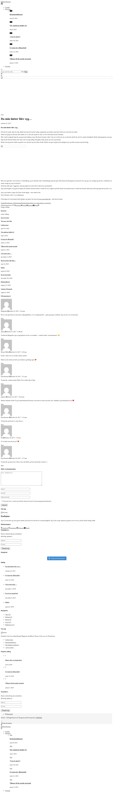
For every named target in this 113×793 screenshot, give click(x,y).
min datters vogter (42, 203)
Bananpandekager (16, 14)
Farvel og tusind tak (11, 593)
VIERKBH (39, 718)
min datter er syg (32, 203)
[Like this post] (13, 205)
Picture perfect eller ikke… (8, 260)
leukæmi (24, 203)
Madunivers (9, 625)
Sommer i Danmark (6, 289)
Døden (3, 267)
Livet (8, 622)
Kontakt (7, 66)
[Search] (1, 70)
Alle (11, 11)
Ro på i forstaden (6, 275)
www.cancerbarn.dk (45, 199)
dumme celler (12, 203)
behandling (4, 203)
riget (49, 203)
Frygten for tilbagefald (18, 48)
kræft (20, 203)
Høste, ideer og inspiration (13, 660)
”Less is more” (15, 37)
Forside (7, 7)
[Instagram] (1, 75)
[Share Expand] (38, 205)
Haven (8, 619)
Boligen (8, 617)
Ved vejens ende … (6, 253)
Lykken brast (4, 225)
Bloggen (7, 9)
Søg (25, 72)
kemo (17, 203)
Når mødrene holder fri (18, 25)
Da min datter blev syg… (13, 566)
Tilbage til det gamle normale (20, 59)
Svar (2, 318)
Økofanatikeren (5, 282)
